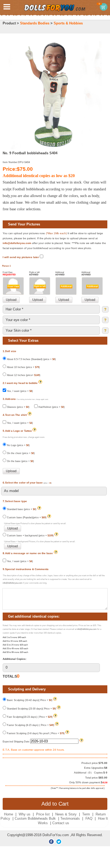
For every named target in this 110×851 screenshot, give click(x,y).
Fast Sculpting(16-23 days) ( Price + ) (29, 717)
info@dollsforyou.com (17, 243)
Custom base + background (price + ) (30, 535)
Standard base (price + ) (21, 509)
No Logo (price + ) (18, 445)
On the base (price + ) (20, 461)
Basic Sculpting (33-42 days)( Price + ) (29, 700)
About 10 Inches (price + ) (23, 367)
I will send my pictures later (21, 257)
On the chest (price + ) (20, 453)
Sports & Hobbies (68, 23)
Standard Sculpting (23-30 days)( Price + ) (31, 708)
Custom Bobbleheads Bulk (35, 818)
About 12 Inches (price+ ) (23, 375)
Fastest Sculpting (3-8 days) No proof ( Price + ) (35, 733)
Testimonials (70, 818)
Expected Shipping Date (16, 741)
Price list (43, 814)
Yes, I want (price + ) (19, 391)
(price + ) (48, 483)
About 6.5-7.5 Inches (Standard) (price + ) (31, 359)
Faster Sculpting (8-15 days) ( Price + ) (30, 725)
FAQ (88, 818)
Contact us (60, 823)
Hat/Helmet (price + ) (51, 407)
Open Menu (6, 6)
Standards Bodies (34, 23)
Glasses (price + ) (17, 407)
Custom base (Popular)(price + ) (26, 517)
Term (86, 814)
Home (8, 814)
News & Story (66, 814)
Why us (24, 814)
